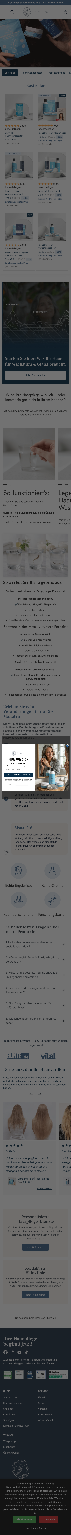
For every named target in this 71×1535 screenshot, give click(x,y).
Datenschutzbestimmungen (22, 784)
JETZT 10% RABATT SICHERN (19, 775)
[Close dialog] (67, 745)
